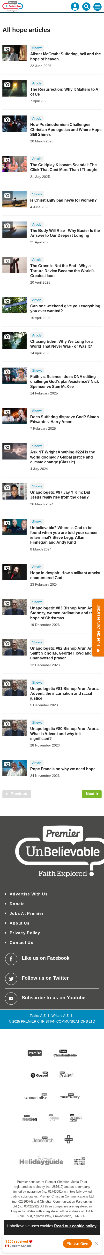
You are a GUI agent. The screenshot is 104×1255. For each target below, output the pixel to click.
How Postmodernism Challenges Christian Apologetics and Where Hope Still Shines (66, 130)
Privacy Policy (25, 933)
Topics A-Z (38, 1015)
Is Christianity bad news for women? (63, 200)
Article (37, 83)
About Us (20, 923)
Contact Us (21, 943)
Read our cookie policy (75, 1226)
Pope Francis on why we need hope (63, 769)
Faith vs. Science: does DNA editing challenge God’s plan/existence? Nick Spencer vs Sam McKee (64, 382)
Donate (17, 904)
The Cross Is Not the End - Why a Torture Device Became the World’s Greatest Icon (62, 271)
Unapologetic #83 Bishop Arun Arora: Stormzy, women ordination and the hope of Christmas (64, 613)
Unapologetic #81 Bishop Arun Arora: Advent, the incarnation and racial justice (64, 694)
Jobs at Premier (27, 913)
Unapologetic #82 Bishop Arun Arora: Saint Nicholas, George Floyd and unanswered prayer (64, 653)
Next (94, 794)
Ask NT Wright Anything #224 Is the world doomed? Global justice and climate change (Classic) (62, 457)
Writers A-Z (60, 1015)
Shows (37, 48)
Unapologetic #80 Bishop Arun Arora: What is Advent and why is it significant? (64, 734)
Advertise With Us (29, 894)
